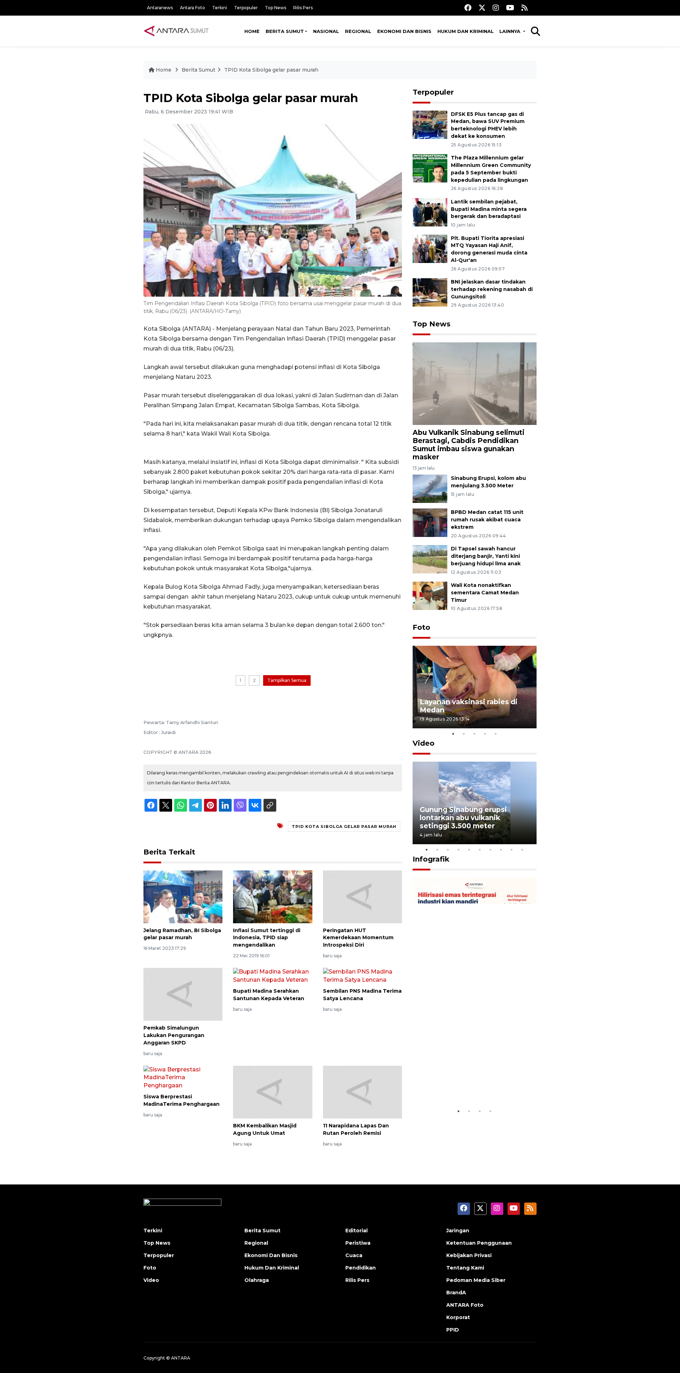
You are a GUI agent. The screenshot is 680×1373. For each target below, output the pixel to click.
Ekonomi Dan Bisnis (404, 31)
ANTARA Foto (464, 1305)
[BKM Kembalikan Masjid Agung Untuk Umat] (272, 1091)
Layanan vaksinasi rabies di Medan (468, 705)
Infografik (431, 859)
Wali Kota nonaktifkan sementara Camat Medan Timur (485, 592)
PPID (452, 1330)
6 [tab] (479, 849)
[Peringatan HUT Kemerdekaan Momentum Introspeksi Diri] (362, 896)
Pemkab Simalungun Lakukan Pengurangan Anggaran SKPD (173, 1035)
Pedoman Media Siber (475, 1280)
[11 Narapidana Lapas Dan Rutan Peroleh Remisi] (362, 1091)
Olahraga (256, 1280)
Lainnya (510, 31)
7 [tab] (490, 849)
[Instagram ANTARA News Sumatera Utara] (496, 7)
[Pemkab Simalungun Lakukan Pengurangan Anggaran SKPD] (182, 994)
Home (252, 31)
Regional (358, 31)
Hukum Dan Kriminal (271, 1268)
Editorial (356, 1230)
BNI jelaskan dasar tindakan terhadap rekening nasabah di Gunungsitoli (492, 289)
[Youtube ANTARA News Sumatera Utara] (510, 7)
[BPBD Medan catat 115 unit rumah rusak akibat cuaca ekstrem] (430, 522)
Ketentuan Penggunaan (479, 1243)
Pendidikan (360, 1268)
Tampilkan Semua (286, 680)
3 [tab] (474, 733)
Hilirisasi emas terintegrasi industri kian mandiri (468, 1082)
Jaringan (457, 1230)
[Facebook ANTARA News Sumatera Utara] (467, 7)
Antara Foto (192, 7)
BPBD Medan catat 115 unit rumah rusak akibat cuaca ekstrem (487, 519)
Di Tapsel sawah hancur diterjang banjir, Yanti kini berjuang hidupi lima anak (486, 556)
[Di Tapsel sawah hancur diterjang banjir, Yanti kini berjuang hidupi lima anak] (430, 558)
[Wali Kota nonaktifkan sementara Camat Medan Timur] (430, 595)
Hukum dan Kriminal (465, 31)
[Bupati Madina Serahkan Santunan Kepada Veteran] (272, 975)
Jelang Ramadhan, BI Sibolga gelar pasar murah (182, 934)
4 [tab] (485, 733)
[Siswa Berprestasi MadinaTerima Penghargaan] (182, 1077)
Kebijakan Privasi (469, 1255)
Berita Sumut (285, 31)
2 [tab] (464, 733)
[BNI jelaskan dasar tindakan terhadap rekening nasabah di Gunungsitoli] (430, 291)
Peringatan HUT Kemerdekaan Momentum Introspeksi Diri (358, 937)
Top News (275, 7)
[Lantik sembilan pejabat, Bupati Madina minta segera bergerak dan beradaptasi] (430, 211)
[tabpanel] (475, 687)
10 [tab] (522, 849)
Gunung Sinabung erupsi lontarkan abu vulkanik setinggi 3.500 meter (463, 817)
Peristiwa (357, 1243)
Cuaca (353, 1255)
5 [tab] (495, 733)
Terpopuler (246, 7)
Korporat (458, 1317)
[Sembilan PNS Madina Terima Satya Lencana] (362, 975)
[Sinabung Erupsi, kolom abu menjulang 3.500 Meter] (430, 488)
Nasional (326, 31)
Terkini (219, 7)
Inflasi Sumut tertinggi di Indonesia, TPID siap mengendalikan (266, 937)
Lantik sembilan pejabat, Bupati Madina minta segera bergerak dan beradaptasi (489, 209)
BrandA (456, 1292)
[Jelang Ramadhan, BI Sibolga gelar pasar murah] (182, 896)
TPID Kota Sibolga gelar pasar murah (271, 70)
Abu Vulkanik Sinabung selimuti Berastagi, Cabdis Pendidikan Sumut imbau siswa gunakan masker (469, 444)
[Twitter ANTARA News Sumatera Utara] (482, 7)
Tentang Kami (465, 1268)
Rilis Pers (303, 7)
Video (424, 743)
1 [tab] (453, 733)
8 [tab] (501, 849)
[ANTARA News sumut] (178, 31)
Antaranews (160, 7)
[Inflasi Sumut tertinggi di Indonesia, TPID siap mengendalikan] (272, 896)
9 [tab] (511, 849)
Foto (421, 627)
